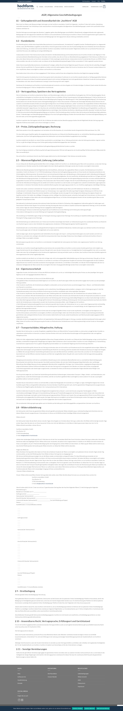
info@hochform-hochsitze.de (29, 435)
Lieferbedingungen (83, 673)
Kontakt (94, 1)
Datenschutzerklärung (103, 708)
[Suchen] (37, 6)
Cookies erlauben (77, 708)
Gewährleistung (22, 680)
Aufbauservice (22, 677)
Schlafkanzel (49, 6)
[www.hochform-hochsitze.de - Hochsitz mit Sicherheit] (26, 6)
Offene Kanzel (58, 6)
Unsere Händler (52, 677)
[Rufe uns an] (104, 1)
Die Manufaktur (86, 1)
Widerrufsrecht (82, 677)
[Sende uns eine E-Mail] (103, 1)
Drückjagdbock (69, 6)
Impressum (81, 686)
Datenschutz (81, 683)
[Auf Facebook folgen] (101, 1)
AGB (79, 680)
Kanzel (41, 6)
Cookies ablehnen (89, 708)
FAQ (99, 1)
